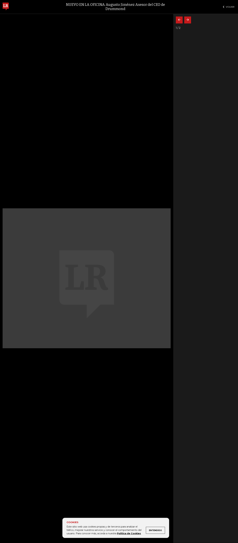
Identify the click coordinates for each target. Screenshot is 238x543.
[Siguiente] (187, 19)
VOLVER (230, 6)
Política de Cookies (129, 533)
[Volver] (179, 19)
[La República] (6, 7)
